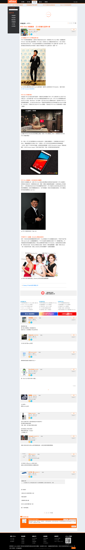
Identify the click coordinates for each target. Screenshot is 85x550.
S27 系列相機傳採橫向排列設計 (64, 302)
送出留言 (74, 526)
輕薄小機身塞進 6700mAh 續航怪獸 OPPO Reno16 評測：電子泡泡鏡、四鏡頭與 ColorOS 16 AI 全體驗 (49, 302)
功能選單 (73, 31)
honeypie (34, 436)
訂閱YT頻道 (67, 313)
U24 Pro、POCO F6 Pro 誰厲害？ (27, 304)
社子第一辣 (34, 472)
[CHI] (24, 456)
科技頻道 (22, 543)
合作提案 (33, 543)
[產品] (40, 1)
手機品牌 (13, 15)
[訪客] (24, 522)
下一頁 (74, 23)
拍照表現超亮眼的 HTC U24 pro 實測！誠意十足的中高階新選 (30, 302)
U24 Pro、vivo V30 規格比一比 (27, 308)
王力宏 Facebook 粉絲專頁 (27, 89)
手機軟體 (13, 22)
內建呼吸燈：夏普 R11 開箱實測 (45, 309)
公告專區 (13, 26)
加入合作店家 (34, 538)
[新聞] (23, 1)
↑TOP (80, 543)
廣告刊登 (33, 539)
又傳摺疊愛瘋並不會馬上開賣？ (32, 5)
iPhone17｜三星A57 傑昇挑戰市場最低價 (15, 5)
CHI (32, 454)
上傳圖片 (66, 519)
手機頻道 (22, 539)
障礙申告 (44, 539)
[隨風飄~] (24, 398)
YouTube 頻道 (56, 539)
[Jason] (24, 32)
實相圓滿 (33, 318)
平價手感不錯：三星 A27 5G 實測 (46, 306)
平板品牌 (13, 17)
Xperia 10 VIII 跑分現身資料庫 (65, 5)
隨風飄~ (32, 395)
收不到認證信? (45, 543)
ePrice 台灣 (12, 538)
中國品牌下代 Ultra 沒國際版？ (64, 306)
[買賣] (46, 1)
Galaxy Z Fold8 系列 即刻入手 (30, 285)
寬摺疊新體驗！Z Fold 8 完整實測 (46, 304)
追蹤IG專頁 (48, 313)
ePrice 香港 (12, 539)
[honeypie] (24, 438)
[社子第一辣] (24, 474)
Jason (32, 29)
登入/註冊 (75, 1)
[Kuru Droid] (24, 372)
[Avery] (24, 416)
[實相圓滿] (24, 320)
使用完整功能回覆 (73, 519)
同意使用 (73, 547)
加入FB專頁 (29, 313)
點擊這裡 (20, 548)
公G (33, 352)
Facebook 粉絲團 (57, 538)
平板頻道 (22, 541)
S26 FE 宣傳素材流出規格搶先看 (49, 5)
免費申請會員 (45, 538)
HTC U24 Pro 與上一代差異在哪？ (27, 309)
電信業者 (13, 19)
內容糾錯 (44, 541)
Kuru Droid (33, 369)
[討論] (34, 1)
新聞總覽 (22, 538)
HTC (28, 23)
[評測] (28, 1)
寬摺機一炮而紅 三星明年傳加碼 (64, 308)
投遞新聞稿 (34, 541)
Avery (32, 413)
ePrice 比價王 (12, 1)
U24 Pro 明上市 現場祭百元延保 (27, 306)
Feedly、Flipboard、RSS (58, 541)
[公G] (24, 354)
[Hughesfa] (24, 337)
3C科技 (13, 24)
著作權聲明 (12, 541)
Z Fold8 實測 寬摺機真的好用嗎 (45, 308)
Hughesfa (33, 335)
